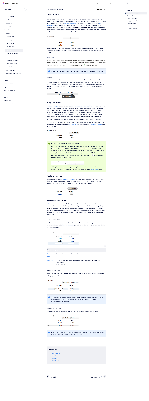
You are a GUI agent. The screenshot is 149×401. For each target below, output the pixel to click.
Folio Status (8, 19)
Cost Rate (50, 260)
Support (119, 3)
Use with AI (100, 9)
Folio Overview (9, 23)
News (90, 3)
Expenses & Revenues (9, 83)
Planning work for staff (12, 63)
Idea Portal (104, 3)
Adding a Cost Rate (132, 23)
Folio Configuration (10, 16)
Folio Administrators (52, 204)
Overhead (9, 66)
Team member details (68, 225)
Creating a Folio (9, 77)
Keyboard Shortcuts (8, 93)
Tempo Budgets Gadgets (9, 90)
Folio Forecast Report (10, 70)
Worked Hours (10, 43)
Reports (6, 87)
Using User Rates (130, 15)
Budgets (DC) (14, 3)
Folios (5, 13)
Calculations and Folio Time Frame (13, 73)
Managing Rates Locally (132, 21)
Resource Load (10, 36)
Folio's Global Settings (96, 124)
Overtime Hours (10, 46)
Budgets (52, 9)
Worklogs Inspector (11, 56)
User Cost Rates (73, 124)
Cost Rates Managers (52, 106)
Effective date (135, 13)
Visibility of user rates (132, 18)
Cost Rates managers (68, 179)
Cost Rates (9, 50)
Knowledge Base (97, 3)
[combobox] (136, 3)
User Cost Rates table (70, 23)
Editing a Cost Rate (132, 26)
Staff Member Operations (13, 53)
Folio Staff (8, 33)
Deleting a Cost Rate (132, 28)
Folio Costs (8, 26)
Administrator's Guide (9, 104)
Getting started (7, 9)
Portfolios (6, 80)
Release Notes (7, 100)
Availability (9, 40)
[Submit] (127, 3)
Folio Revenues (9, 29)
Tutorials (6, 97)
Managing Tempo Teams (12, 60)
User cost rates (94, 169)
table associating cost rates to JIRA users (82, 106)
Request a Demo (112, 3)
